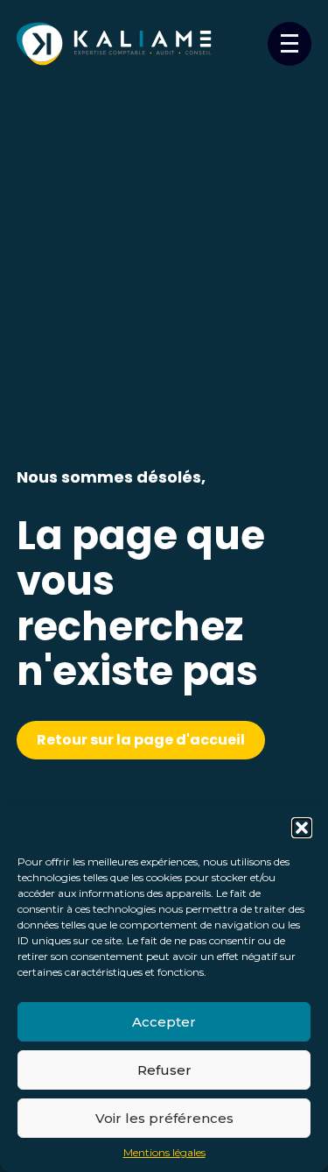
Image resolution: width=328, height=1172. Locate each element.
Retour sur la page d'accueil (141, 740)
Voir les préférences (164, 1118)
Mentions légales (164, 1153)
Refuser (164, 1070)
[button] (302, 828)
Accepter (164, 1021)
